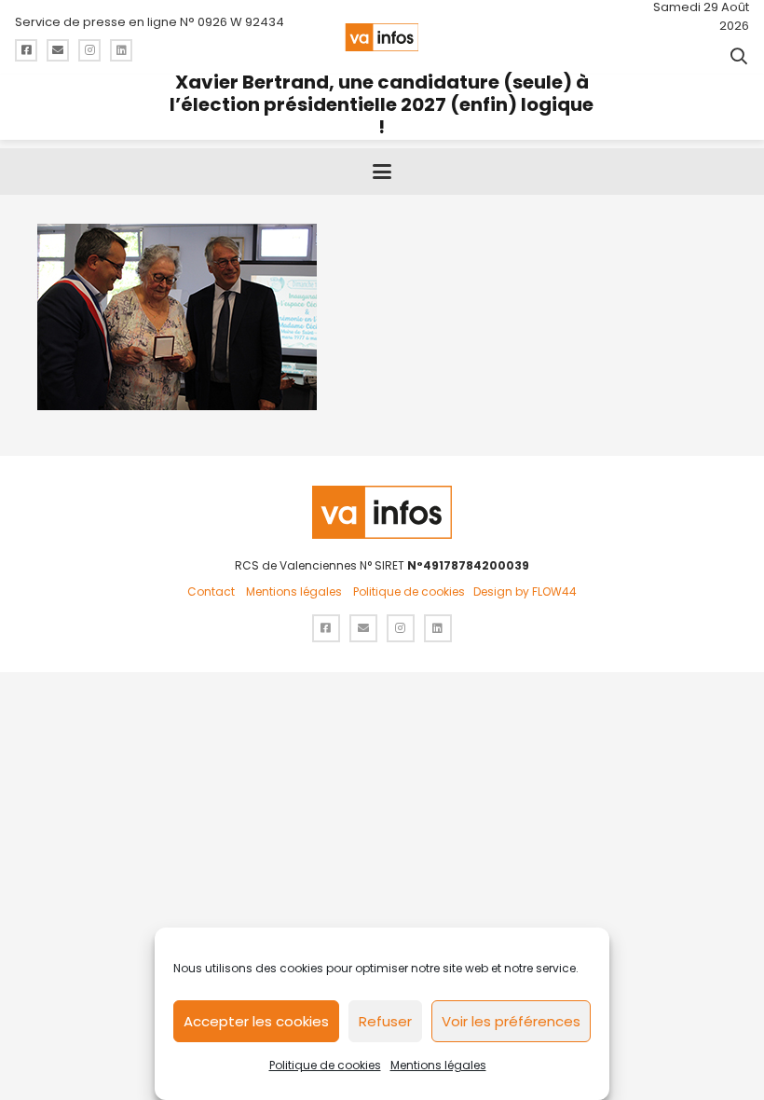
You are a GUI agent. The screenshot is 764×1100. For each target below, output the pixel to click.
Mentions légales (438, 1065)
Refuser (385, 1021)
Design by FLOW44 (525, 591)
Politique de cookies (325, 1065)
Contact (211, 591)
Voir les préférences (511, 1021)
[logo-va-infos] (381, 37)
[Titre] (26, 50)
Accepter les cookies (256, 1021)
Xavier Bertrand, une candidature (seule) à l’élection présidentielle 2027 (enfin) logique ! (381, 104)
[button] (738, 56)
